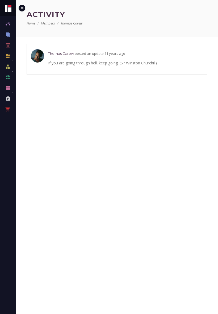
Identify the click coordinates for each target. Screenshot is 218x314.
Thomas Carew (61, 53)
